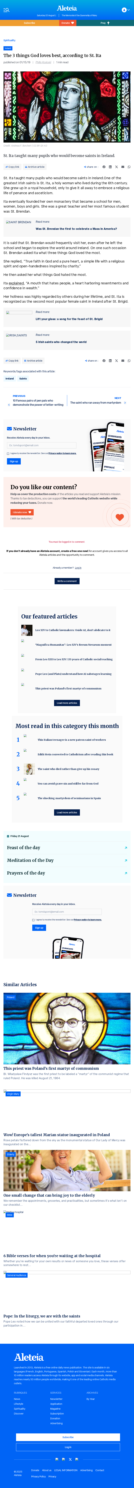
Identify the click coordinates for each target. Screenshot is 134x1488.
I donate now (20, 512)
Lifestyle (18, 1403)
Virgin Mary (13, 1093)
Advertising (56, 1423)
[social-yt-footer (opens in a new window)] (57, 1459)
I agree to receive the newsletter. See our (43, 453)
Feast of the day (23, 847)
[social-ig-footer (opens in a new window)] (77, 1459)
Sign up (14, 461)
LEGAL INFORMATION (65, 1470)
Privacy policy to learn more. (62, 453)
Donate (66, 23)
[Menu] (18, 10)
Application (56, 1403)
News (17, 1399)
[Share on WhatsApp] (129, 166)
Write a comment (67, 581)
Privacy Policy (38, 1476)
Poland (10, 997)
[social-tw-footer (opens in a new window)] (70, 1459)
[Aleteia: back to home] (67, 8)
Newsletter (56, 1399)
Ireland (10, 378)
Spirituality (9, 40)
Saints (23, 378)
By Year (91, 1399)
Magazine (55, 1408)
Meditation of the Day (30, 860)
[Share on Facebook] (104, 166)
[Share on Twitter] (116, 166)
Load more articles (67, 703)
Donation (55, 1418)
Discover (19, 1413)
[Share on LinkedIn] (110, 166)
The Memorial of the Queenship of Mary (79, 15)
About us (46, 1470)
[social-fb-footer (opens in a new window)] (63, 1459)
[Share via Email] (122, 166)
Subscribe (29, 23)
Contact (99, 1470)
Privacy (52, 1476)
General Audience (16, 1275)
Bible (9, 1214)
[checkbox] (8, 454)
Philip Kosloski (43, 62)
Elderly (10, 1154)
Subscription (57, 1413)
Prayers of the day (26, 873)
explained (16, 283)
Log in (78, 567)
